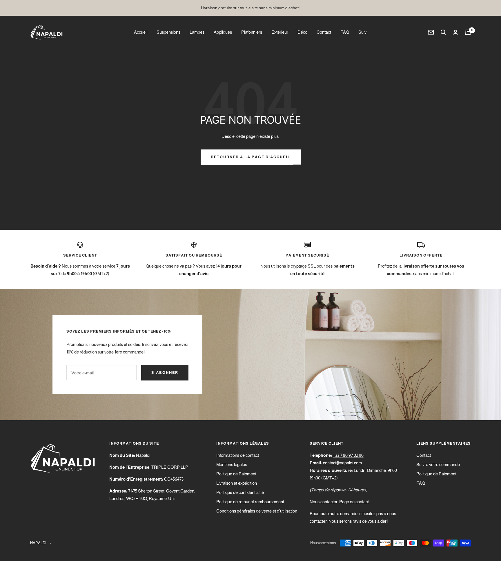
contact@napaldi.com (342, 462)
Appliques (223, 32)
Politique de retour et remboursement (250, 501)
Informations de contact (237, 455)
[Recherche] (443, 32)
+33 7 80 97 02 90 (348, 455)
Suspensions (168, 32)
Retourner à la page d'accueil (251, 157)
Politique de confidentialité (240, 492)
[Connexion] (455, 32)
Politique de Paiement (236, 473)
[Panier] (468, 32)
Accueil (140, 32)
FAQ (344, 32)
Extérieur (279, 32)
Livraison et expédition (236, 483)
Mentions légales (231, 464)
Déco (302, 32)
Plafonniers (251, 32)
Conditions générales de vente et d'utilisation (256, 510)
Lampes (197, 32)
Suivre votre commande (438, 464)
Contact (324, 32)
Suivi (362, 32)
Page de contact (354, 501)
